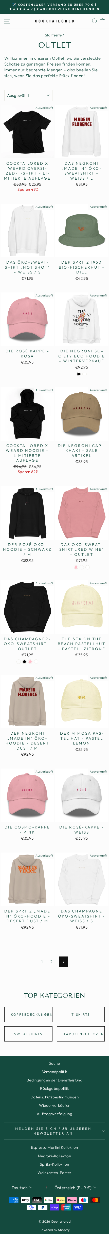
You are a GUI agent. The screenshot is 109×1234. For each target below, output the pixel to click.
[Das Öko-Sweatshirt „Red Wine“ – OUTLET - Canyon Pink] (76, 567)
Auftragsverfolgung (54, 1113)
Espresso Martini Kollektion (54, 1147)
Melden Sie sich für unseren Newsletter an (53, 1130)
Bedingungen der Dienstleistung (54, 1080)
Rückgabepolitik (54, 1088)
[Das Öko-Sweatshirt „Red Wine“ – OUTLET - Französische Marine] (82, 567)
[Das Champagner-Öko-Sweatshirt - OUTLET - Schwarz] (24, 662)
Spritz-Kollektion (54, 1164)
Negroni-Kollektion (54, 1156)
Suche (54, 1063)
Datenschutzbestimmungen (54, 1097)
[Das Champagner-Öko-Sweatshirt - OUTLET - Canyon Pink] (30, 662)
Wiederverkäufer (54, 1105)
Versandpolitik (54, 1071)
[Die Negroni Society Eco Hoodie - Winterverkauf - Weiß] (84, 374)
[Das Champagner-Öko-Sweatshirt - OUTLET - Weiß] (36, 662)
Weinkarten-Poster (54, 1172)
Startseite (53, 35)
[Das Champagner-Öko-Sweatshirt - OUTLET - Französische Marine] (19, 662)
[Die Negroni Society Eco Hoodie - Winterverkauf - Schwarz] (79, 374)
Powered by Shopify (54, 1230)
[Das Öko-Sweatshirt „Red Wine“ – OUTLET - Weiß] (87, 567)
